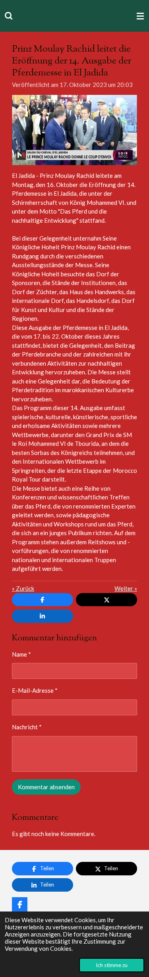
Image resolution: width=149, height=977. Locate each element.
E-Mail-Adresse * (35, 690)
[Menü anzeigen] (140, 16)
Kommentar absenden (46, 786)
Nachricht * (27, 726)
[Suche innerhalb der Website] (8, 16)
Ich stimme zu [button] (112, 965)
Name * (21, 654)
